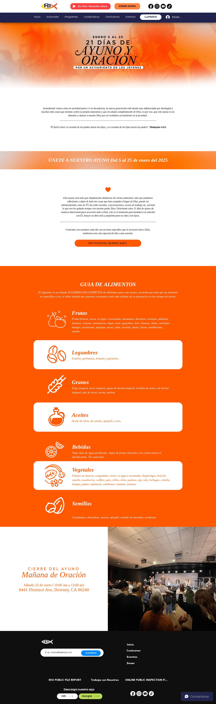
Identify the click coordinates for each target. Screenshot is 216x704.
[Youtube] (163, 6)
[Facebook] (150, 6)
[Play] (74, 6)
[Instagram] (157, 6)
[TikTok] (169, 6)
